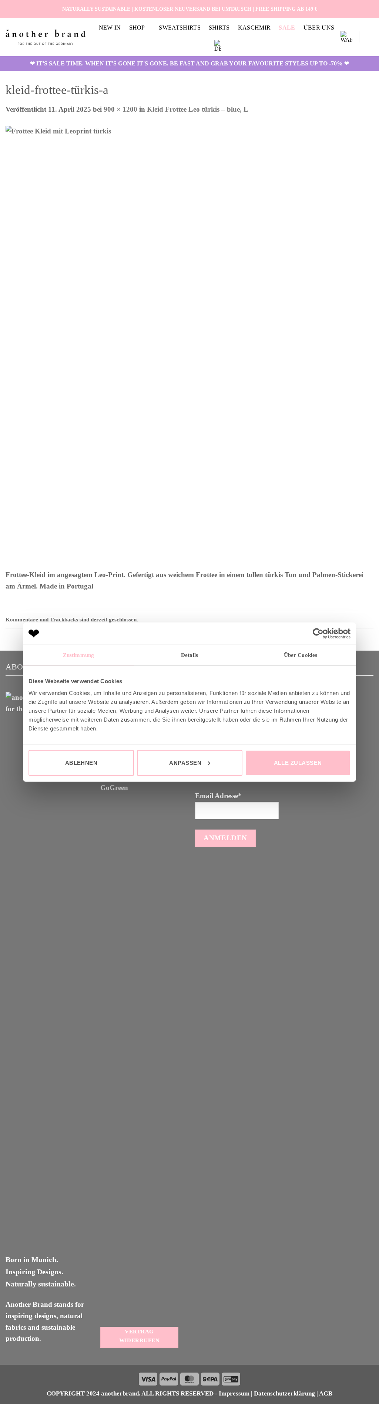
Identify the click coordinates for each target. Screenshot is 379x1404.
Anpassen (185, 762)
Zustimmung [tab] (78, 655)
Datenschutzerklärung (284, 1393)
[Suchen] (369, 37)
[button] (346, 37)
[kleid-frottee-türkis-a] (172, 347)
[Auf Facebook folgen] (352, 9)
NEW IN (110, 27)
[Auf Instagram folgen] (360, 9)
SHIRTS (219, 27)
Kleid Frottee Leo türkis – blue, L (197, 109)
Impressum (234, 1393)
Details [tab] (189, 655)
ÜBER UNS (319, 27)
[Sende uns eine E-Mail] (369, 9)
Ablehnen (81, 762)
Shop (137, 27)
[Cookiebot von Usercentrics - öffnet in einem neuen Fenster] (318, 633)
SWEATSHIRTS (180, 27)
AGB (325, 1393)
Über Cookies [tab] (300, 655)
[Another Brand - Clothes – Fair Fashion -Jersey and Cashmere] (45, 37)
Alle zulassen (298, 762)
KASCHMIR (254, 27)
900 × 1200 (120, 109)
